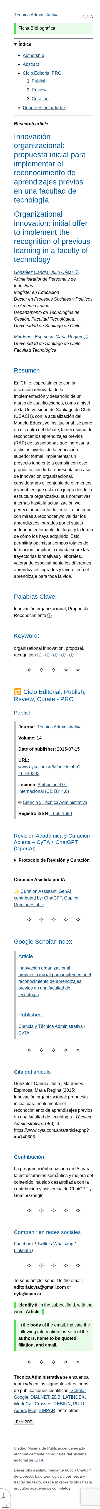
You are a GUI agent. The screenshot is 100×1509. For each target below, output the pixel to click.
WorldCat (23, 1403)
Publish (39, 81)
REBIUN (62, 1403)
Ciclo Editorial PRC (42, 73)
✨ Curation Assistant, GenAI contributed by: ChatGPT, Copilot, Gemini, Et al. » (46, 898)
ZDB (56, 1397)
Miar (32, 1410)
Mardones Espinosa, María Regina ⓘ (51, 336)
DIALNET (40, 1397)
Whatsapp (63, 1243)
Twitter (44, 1243)
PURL (79, 1403)
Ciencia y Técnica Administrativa (55, 802)
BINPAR (47, 1410)
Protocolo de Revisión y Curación (54, 860)
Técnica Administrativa (36, 15)
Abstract (31, 64)
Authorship (33, 55)
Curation (40, 98)
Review (39, 90)
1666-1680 (60, 813)
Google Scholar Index (44, 107)
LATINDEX (74, 1397)
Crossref (43, 1403)
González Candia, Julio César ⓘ (46, 272)
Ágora (20, 1410)
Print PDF (24, 1422)
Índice (25, 44)
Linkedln (23, 1250)
